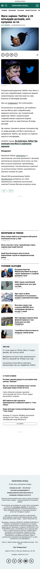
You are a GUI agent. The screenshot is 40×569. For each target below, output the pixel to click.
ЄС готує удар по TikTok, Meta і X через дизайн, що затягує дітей (19, 351)
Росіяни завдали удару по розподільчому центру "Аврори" (20, 380)
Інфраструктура (31, 10)
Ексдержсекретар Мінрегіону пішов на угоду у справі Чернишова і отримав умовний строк (27, 272)
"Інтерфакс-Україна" (19, 507)
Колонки (20, 10)
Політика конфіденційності (20, 490)
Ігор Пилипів (5, 25)
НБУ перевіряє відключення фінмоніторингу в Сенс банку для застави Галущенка (26, 321)
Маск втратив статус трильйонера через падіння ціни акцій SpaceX (18, 246)
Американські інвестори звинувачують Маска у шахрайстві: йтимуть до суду (19, 358)
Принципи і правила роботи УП (20, 495)
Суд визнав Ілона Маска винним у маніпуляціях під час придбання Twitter (19, 364)
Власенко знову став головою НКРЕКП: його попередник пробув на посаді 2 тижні (24, 308)
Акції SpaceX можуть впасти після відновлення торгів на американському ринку (17, 255)
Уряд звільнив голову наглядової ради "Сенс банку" (19, 410)
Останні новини (9, 376)
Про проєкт (27, 488)
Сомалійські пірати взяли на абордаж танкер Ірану (26, 331)
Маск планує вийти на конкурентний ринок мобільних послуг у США (19, 237)
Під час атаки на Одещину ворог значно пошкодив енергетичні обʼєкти (19, 387)
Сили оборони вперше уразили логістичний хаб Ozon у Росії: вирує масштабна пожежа (18, 394)
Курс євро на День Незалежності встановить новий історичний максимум (27, 296)
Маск (4, 190)
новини (4, 10)
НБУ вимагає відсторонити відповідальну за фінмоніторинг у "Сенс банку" (19, 403)
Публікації (12, 10)
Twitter (11, 190)
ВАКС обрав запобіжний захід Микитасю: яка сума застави (25, 284)
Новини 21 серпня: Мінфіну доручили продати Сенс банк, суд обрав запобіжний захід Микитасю (18, 417)
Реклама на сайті (15, 488)
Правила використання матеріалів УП (20, 492)
